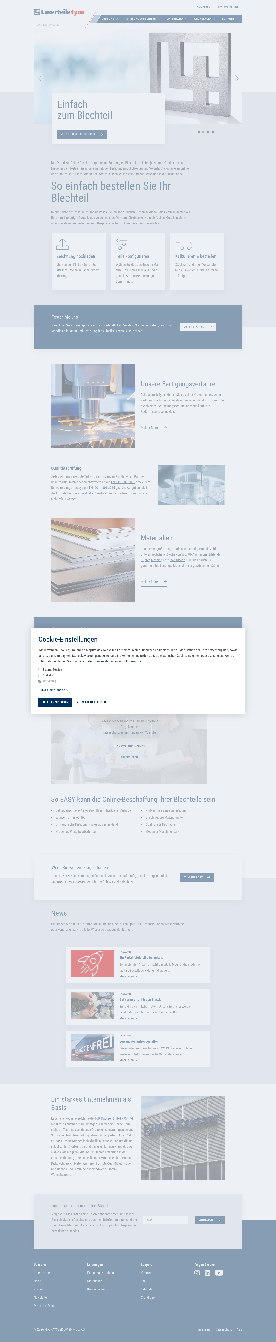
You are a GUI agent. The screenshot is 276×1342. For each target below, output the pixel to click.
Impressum (133, 661)
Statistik (48, 675)
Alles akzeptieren (55, 702)
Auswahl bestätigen (91, 702)
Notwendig (49, 681)
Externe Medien (52, 669)
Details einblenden (51, 690)
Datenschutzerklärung (100, 661)
